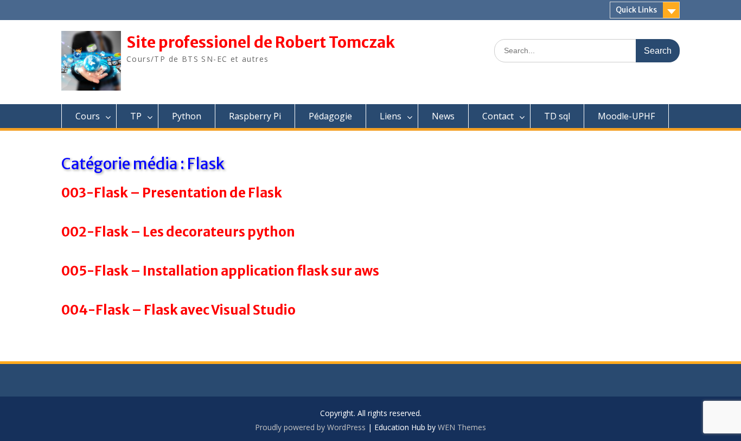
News (443, 116)
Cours (87, 116)
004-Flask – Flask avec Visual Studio (178, 310)
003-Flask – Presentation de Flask (171, 192)
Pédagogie (330, 116)
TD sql (557, 116)
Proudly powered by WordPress (310, 427)
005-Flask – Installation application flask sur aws (220, 271)
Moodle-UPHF (626, 116)
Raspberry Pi (255, 116)
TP (136, 116)
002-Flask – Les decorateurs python (178, 231)
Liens (390, 116)
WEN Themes (462, 427)
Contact (498, 116)
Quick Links (636, 10)
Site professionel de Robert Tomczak (260, 42)
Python (186, 116)
